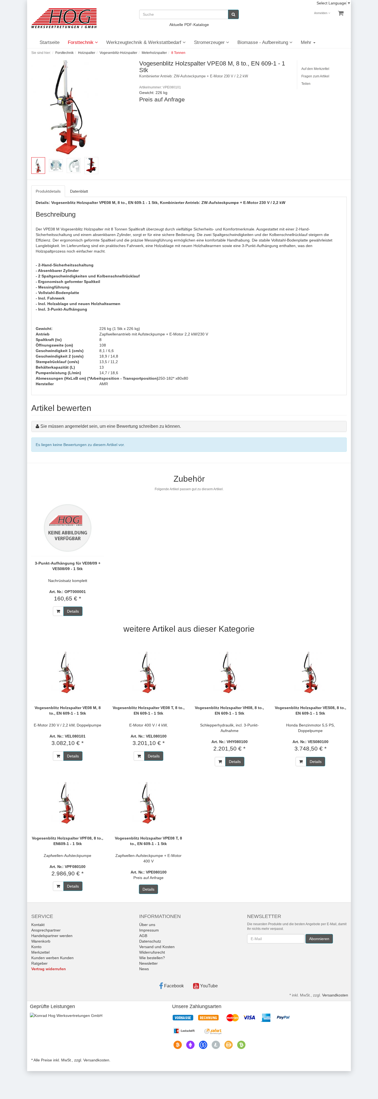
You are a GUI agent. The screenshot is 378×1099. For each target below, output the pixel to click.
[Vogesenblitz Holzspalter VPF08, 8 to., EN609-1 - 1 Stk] (67, 803)
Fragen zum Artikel (315, 76)
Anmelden (321, 13)
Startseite (49, 42)
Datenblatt (79, 191)
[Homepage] (64, 18)
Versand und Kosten (157, 947)
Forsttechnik (81, 42)
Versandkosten (335, 995)
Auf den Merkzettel (315, 69)
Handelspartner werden (52, 935)
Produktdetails (48, 191)
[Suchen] (233, 14)
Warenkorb (40, 941)
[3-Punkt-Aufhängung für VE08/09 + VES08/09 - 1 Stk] (67, 528)
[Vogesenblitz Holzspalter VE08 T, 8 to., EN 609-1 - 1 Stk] (148, 672)
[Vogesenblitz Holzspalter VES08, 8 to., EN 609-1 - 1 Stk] (310, 672)
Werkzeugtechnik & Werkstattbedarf (144, 42)
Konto (36, 947)
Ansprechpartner (46, 930)
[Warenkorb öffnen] (341, 13)
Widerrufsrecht (152, 952)
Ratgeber (39, 963)
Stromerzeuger (210, 42)
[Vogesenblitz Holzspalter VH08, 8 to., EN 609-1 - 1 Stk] (229, 672)
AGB (143, 935)
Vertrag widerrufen (48, 969)
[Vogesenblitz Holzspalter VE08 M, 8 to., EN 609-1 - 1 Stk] (67, 672)
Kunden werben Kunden (52, 958)
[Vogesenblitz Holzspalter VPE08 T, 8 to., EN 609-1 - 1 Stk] (148, 803)
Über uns (147, 924)
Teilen (305, 84)
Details (73, 611)
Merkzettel (40, 952)
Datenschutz (150, 941)
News (144, 969)
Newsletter (148, 963)
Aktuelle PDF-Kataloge (189, 24)
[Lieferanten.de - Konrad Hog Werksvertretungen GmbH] (66, 1015)
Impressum (149, 930)
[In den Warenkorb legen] (58, 611)
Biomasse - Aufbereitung (263, 42)
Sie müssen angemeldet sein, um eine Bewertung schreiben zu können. (110, 426)
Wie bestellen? (152, 958)
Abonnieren (319, 939)
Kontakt (38, 924)
